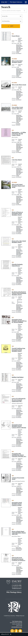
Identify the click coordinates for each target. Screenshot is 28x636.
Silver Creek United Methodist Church (17, 61)
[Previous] (1, 634)
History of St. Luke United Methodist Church (19, 241)
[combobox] (11, 16)
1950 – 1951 (19, 89)
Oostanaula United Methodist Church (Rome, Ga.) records (19, 230)
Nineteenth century (20, 217)
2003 (18, 67)
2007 (18, 332)
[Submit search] (24, 10)
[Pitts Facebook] (16, 630)
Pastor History (16, 36)
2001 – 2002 (19, 515)
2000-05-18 (19, 486)
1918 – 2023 (19, 43)
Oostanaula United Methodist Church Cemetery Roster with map (19, 426)
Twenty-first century (20, 41)
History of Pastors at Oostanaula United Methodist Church (17, 213)
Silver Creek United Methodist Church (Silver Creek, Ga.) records (19, 50)
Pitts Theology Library (17, 621)
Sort (11, 26)
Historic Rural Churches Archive (19, 45)
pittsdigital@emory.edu (16, 627)
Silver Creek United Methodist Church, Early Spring (18, 186)
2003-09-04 (19, 437)
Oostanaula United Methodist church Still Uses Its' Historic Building (19, 321)
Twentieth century (20, 38)
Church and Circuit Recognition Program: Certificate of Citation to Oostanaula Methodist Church (18, 560)
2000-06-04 (19, 461)
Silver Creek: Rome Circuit (19, 85)
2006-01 (18, 361)
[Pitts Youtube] (20, 630)
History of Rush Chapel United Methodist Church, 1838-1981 (19, 533)
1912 (18, 113)
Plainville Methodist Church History (17, 265)
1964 (18, 565)
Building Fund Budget (18, 377)
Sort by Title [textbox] (4, 16)
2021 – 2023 (19, 224)
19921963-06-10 (19, 300)
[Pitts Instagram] (12, 630)
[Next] (10, 634)
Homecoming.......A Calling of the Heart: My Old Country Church (19, 134)
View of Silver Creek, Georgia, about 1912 (17, 107)
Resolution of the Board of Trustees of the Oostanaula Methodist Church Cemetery (19, 294)
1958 (18, 275)
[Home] (11, 2)
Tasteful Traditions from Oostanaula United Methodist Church (18, 350)
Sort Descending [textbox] (5, 21)
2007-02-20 (19, 408)
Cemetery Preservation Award (18, 478)
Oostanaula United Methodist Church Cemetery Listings (17, 504)
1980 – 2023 (19, 194)
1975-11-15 (19, 167)
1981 (18, 546)
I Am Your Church (17, 160)
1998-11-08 (19, 142)
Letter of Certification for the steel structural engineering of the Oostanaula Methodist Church (18, 401)
